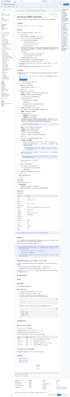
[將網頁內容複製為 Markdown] (46, 17)
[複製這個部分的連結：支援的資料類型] (28, 275)
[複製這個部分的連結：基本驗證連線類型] (25, 193)
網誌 (57, 382)
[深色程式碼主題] (57, 299)
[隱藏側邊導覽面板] (12, 395)
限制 (38, 243)
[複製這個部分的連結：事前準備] (23, 30)
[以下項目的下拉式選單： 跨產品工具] (25, 1)
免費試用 (66, 4)
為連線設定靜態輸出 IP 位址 (46, 152)
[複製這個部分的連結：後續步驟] (23, 355)
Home (18, 14)
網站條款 (24, 392)
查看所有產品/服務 (18, 382)
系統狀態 (30, 387)
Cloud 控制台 (22, 76)
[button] (6, 20)
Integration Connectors (8, 4)
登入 (68, 1)
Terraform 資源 (24, 328)
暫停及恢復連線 (25, 358)
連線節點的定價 (54, 120)
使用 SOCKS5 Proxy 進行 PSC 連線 (46, 66)
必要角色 (30, 111)
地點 (35, 87)
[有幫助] (56, 14)
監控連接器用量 (25, 360)
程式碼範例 (44, 385)
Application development (30, 14)
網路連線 (41, 36)
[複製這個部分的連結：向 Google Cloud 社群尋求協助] (35, 349)
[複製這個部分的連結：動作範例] (24, 283)
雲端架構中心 (45, 387)
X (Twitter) (58, 385)
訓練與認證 (44, 388)
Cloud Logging (29, 109)
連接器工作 (49, 266)
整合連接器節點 (23, 246)
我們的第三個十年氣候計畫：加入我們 (41, 392)
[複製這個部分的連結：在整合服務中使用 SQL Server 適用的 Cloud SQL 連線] (48, 261)
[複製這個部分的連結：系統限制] (23, 237)
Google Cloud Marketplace (19, 385)
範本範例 (38, 332)
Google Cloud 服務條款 (30, 392)
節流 (46, 240)
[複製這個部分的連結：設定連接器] (24, 70)
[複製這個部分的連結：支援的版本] (24, 23)
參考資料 (9, 6)
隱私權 (21, 392)
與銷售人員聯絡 (17, 387)
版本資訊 (30, 385)
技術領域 (15, 1)
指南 (5, 6)
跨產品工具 (22, 1)
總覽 (2, 6)
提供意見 (37, 368)
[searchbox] (7, 10)
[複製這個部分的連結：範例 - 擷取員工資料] (27, 289)
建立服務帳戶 (26, 50)
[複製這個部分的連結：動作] (22, 279)
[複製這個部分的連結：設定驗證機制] (24, 180)
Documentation (22, 14)
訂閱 (59, 394)
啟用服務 (35, 57)
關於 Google (17, 392)
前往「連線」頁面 (23, 79)
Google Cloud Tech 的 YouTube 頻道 (62, 388)
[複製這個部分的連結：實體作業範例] (27, 321)
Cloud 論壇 (34, 351)
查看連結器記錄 (25, 362)
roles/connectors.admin (26, 38)
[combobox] (46, 1)
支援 (13, 6)
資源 (16, 6)
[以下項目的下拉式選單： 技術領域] (18, 1)
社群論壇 (30, 382)
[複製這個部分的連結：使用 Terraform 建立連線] (32, 325)
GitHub (44, 382)
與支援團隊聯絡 (31, 252)
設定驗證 (38, 171)
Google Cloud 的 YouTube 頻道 (61, 387)
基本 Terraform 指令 (39, 330)
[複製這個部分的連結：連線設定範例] (24, 191)
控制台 (55, 1)
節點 (43, 240)
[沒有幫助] (57, 14)
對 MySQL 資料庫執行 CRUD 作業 (29, 270)
